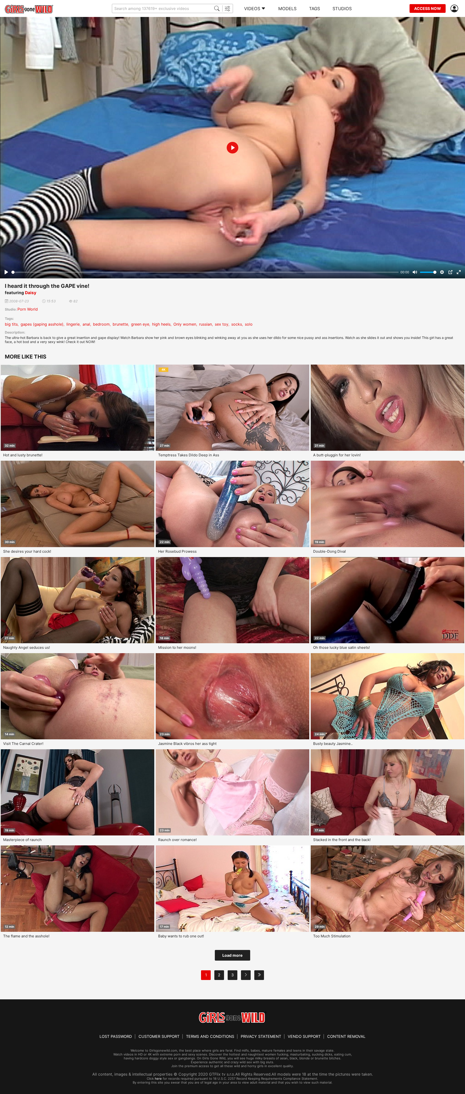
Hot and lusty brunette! (22, 455)
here (158, 1078)
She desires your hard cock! (27, 551)
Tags (314, 8)
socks (236, 324)
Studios (342, 8)
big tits (11, 324)
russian (205, 324)
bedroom (101, 324)
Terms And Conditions (210, 1036)
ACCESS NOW (427, 8)
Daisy (30, 292)
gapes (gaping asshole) (42, 324)
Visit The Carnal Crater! (23, 743)
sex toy (221, 324)
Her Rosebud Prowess (177, 551)
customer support (159, 1036)
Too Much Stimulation (331, 936)
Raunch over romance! (177, 839)
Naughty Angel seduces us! (26, 647)
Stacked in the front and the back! (342, 839)
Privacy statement (261, 1036)
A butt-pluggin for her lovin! (337, 455)
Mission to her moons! (177, 647)
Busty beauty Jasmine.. (333, 743)
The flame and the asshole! (26, 936)
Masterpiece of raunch (22, 839)
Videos (252, 8)
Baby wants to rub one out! (181, 936)
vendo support (304, 1036)
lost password (116, 1036)
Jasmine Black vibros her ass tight (187, 743)
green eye (140, 324)
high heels (161, 324)
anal (86, 324)
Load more (232, 955)
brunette (120, 324)
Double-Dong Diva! (329, 551)
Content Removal (346, 1036)
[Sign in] (455, 8)
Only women (184, 324)
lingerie (73, 324)
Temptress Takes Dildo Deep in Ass (188, 455)
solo (249, 324)
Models (287, 8)
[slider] (205, 272)
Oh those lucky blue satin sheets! (341, 647)
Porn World (27, 309)
